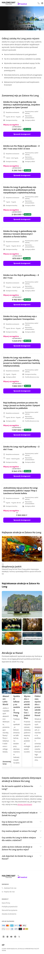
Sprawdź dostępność (22, 134)
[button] (22, 604)
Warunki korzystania (9, 910)
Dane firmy (6, 903)
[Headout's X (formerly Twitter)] (19, 937)
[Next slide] (39, 549)
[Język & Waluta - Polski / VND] (42, 3)
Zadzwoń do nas (10, 888)
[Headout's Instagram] (7, 937)
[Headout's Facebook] (15, 937)
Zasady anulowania (9, 914)
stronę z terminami (25, 804)
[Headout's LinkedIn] (3, 937)
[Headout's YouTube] (11, 937)
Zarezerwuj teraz (7, 762)
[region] (22, 549)
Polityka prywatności (9, 906)
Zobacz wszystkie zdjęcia (33, 638)
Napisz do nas (9, 891)
